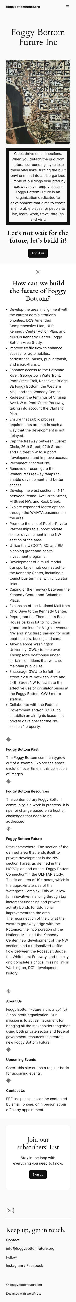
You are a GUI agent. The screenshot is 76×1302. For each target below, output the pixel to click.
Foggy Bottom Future (24, 839)
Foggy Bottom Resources (27, 791)
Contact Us (15, 1090)
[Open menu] (67, 6)
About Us (14, 1001)
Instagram (14, 1265)
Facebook (34, 1265)
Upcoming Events (21, 1059)
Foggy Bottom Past (22, 749)
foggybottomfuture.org (23, 6)
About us (38, 253)
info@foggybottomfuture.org (30, 1248)
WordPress (34, 1293)
